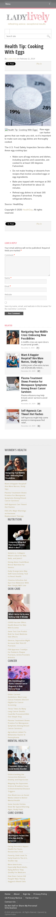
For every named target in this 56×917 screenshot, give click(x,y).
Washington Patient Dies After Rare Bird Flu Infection (19, 838)
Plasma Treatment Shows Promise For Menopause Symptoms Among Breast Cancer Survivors (34, 384)
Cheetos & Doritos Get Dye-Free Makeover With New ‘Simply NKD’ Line (18, 583)
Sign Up (26, 894)
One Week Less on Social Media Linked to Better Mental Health (18, 797)
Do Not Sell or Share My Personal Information (21, 906)
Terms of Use (32, 898)
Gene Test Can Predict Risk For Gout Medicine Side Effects (17, 634)
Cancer (12, 661)
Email (8, 286)
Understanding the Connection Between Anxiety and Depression (18, 777)
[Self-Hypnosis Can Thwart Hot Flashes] (13, 422)
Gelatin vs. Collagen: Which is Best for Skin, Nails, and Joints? (17, 555)
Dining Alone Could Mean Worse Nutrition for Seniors (18, 564)
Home (7, 894)
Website (8, 294)
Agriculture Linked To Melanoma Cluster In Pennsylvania (17, 735)
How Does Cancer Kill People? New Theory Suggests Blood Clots (17, 879)
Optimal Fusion (10, 914)
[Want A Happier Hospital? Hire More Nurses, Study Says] (13, 366)
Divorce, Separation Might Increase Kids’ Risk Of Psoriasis (19, 643)
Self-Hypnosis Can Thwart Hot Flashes (32, 412)
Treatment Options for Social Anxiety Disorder (18, 767)
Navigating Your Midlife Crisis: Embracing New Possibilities (34, 335)
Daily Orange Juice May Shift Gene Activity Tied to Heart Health (18, 574)
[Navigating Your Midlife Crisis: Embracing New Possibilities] (13, 343)
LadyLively (11, 59)
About (17, 894)
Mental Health (17, 741)
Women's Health (15, 450)
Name (8, 278)
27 (39, 371)
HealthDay (28, 209)
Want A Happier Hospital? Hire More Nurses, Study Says (32, 358)
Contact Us (10, 901)
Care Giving (15, 813)
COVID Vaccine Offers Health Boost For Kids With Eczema (17, 625)
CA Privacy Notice (13, 898)
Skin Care (14, 589)
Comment (10, 255)
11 (39, 426)
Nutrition (15, 519)
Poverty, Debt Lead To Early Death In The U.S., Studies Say (18, 858)
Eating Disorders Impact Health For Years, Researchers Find (18, 849)
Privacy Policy (40, 894)
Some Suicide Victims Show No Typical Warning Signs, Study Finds (18, 807)
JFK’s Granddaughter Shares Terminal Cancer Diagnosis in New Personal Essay (18, 685)
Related (8, 325)
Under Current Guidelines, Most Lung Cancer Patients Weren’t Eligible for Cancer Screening (18, 699)
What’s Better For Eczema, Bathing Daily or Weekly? (19, 615)
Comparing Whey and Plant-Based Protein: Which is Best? (17, 545)
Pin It (39, 64)
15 (39, 403)
